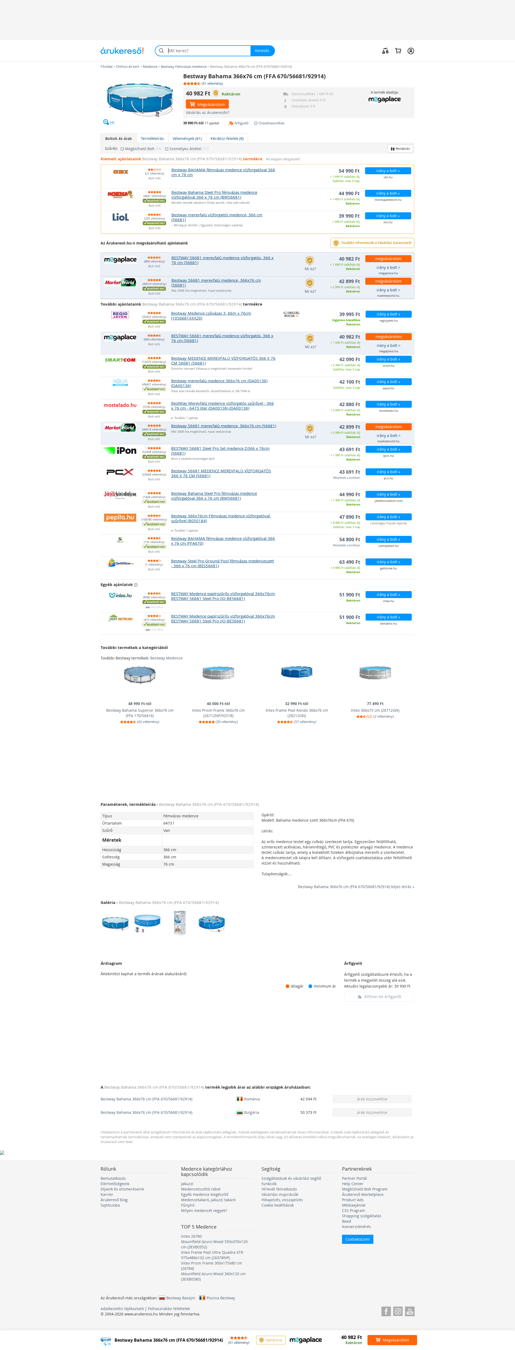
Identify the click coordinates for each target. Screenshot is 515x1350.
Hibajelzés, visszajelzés (282, 1199)
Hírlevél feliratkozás (279, 1189)
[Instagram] (398, 1310)
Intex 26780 (191, 1236)
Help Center (352, 1183)
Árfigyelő (241, 123)
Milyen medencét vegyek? (204, 1210)
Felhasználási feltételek (169, 1308)
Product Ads (353, 1199)
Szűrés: (111, 148)
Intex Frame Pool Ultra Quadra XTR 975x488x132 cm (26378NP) (212, 1255)
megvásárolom (388, 258)
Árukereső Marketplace (363, 1194)
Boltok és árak (118, 138)
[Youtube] (409, 1310)
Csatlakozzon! (357, 1239)
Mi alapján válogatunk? (283, 159)
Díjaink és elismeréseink (122, 1189)
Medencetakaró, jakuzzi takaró (208, 1199)
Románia (252, 1098)
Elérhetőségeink (115, 1183)
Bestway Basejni (180, 1297)
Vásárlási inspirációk (280, 1194)
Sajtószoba (110, 1205)
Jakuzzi (187, 1183)
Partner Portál (354, 1178)
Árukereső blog (114, 1199)
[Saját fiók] (411, 51)
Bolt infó (155, 178)
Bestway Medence (166, 658)
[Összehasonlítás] (385, 51)
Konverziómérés (356, 1226)
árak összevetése (372, 1098)
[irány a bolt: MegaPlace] (384, 99)
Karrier (107, 1194)
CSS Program (353, 1210)
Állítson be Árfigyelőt (382, 996)
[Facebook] (386, 1310)
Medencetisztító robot (200, 1189)
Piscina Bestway (221, 1297)
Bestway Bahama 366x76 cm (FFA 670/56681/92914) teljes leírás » (356, 886)
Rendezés (402, 148)
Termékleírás (152, 138)
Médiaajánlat (354, 1205)
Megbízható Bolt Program (365, 1189)
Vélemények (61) (187, 138)
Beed (346, 1221)
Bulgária (251, 1112)
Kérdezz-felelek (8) (227, 138)
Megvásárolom (210, 104)
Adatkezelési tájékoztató (122, 1308)
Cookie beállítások (278, 1205)
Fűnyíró (187, 1205)
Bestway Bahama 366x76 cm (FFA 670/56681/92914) (146, 1098)
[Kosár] (398, 51)
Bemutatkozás (113, 1178)
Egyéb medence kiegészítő (204, 1194)
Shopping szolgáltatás (361, 1215)
